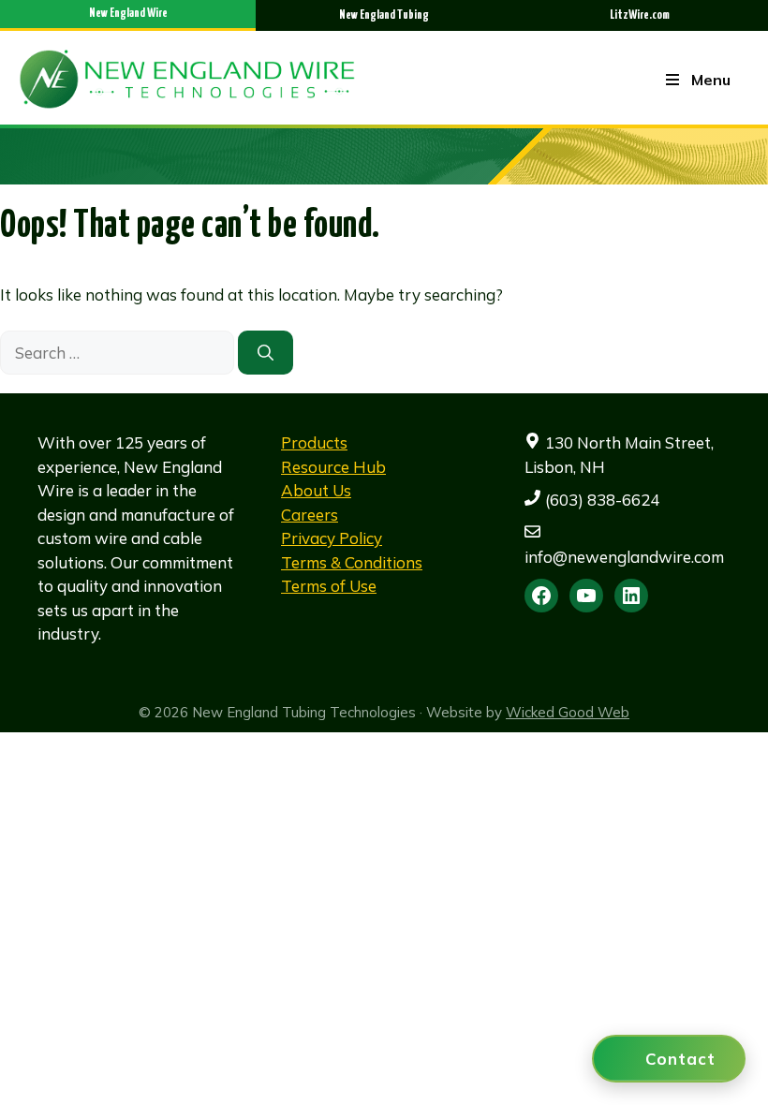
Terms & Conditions (351, 562)
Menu (711, 79)
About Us (316, 490)
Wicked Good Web (567, 712)
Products (314, 442)
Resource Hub (333, 467)
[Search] (265, 353)
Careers (309, 514)
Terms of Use (329, 586)
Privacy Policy (331, 538)
